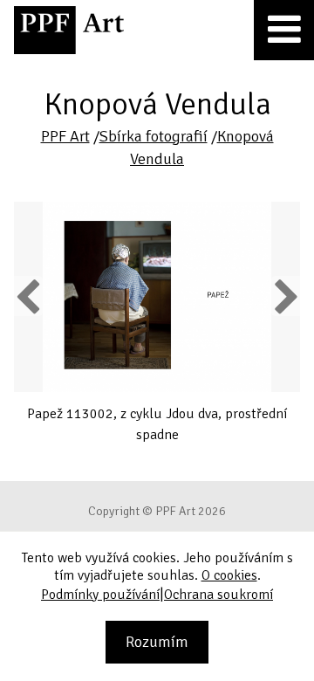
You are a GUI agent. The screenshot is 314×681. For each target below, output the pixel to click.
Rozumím (157, 641)
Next (285, 296)
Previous (29, 296)
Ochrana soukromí (218, 594)
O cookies (229, 575)
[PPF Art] (69, 30)
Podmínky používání (100, 594)
